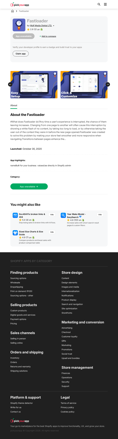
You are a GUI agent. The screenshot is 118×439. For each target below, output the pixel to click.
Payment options (18, 319)
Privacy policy (67, 407)
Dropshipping (16, 287)
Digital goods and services (22, 315)
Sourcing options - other (21, 295)
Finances (66, 373)
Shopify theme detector (21, 403)
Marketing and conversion (83, 322)
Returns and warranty (20, 366)
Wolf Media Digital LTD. (41, 25)
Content (65, 278)
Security (65, 382)
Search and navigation (72, 304)
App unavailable (27, 186)
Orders (13, 362)
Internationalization (70, 291)
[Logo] (19, 4)
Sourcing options (18, 278)
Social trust (67, 354)
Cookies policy (67, 411)
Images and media (70, 287)
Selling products (23, 305)
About (13, 105)
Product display (69, 300)
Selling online (16, 343)
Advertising (67, 328)
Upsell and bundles (71, 358)
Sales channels (22, 333)
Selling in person (18, 338)
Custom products (18, 310)
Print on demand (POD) (21, 291)
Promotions (67, 349)
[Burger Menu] (105, 4)
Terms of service (68, 403)
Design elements (69, 282)
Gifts (64, 341)
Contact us (15, 411)
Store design (72, 272)
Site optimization (69, 308)
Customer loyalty (69, 336)
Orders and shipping (26, 352)
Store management (77, 367)
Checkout (66, 332)
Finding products (24, 272)
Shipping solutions (18, 371)
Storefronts (67, 313)
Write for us (15, 407)
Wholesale (15, 282)
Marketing (66, 345)
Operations (67, 377)
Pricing (13, 323)
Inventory (14, 358)
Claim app (21, 53)
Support (65, 386)
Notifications (67, 295)
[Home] (14, 11)
